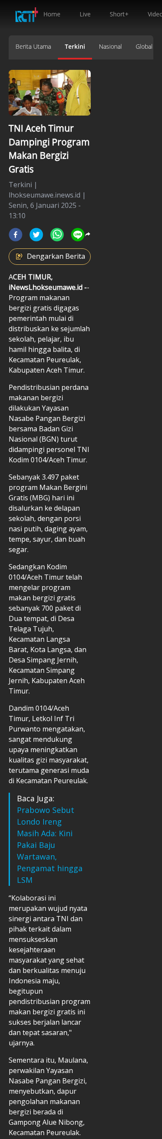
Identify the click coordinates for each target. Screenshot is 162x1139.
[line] (78, 235)
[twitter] (36, 235)
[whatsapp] (57, 235)
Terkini (75, 46)
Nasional (110, 46)
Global (144, 46)
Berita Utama (33, 46)
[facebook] (15, 235)
